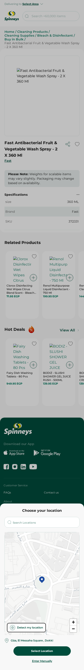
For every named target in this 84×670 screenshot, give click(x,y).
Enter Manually (42, 661)
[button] (41, 580)
